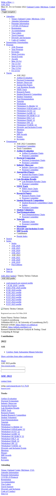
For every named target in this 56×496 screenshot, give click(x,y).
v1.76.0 (25, 386)
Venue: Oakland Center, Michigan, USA (28, 19)
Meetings (20, 130)
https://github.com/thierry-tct (20, 327)
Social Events (17, 56)
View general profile (8, 366)
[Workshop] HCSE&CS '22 (28, 115)
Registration (16, 28)
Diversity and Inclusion (21, 38)
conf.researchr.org (13, 386)
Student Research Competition (29, 94)
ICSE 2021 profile (13, 292)
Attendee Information (20, 21)
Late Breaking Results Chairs (34, 181)
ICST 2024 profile (13, 302)
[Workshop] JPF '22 (25, 122)
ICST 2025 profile (13, 304)
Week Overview (18, 54)
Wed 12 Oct (16, 66)
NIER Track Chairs (30, 188)
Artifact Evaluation (24, 78)
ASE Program (17, 47)
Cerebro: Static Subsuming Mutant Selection (24, 352)
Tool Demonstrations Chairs (33, 214)
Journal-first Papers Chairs (32, 174)
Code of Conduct (18, 40)
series (13, 276)
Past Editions (16, 264)
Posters (20, 137)
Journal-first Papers (24, 85)
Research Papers (23, 92)
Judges (24, 205)
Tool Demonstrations (25, 99)
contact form (6, 381)
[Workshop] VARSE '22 (27, 125)
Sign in (9, 269)
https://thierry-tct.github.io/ (26, 325)
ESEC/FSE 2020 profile (16, 288)
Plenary (20, 132)
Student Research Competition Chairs (37, 203)
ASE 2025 (15, 248)
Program (9, 45)
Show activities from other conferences (17, 356)
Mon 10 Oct (16, 61)
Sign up (9, 271)
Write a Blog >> (7, 2)
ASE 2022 (5, 276)
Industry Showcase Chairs (32, 167)
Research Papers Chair (31, 196)
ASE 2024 (15, 250)
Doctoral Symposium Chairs (33, 160)
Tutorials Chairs (28, 221)
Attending (10, 16)
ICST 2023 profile (13, 299)
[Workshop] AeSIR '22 (26, 113)
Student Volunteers (24, 97)
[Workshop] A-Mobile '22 (27, 106)
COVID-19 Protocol (19, 26)
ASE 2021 (15, 257)
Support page (5, 388)
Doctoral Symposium (25, 80)
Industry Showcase (24, 82)
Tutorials (20, 101)
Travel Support (17, 35)
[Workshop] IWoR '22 (26, 120)
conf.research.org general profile (19, 283)
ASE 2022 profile (8, 278)
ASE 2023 (15, 253)
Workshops (21, 104)
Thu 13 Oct (16, 68)
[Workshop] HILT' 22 (26, 118)
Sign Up (4, 494)
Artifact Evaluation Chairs (32, 153)
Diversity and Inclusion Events (29, 127)
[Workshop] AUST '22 (26, 111)
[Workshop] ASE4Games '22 (29, 108)
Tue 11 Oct (16, 63)
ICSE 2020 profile (13, 290)
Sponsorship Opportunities (17, 42)
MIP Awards (22, 134)
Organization (11, 141)
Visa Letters (16, 33)
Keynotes (15, 52)
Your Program (17, 49)
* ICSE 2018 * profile (15, 285)
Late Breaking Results (26, 87)
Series (13, 243)
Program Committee (30, 155)
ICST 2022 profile (13, 297)
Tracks (9, 73)
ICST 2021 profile (13, 295)
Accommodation (18, 30)
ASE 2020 (15, 260)
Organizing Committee (26, 146)
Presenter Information (20, 23)
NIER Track (22, 89)
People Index (22, 236)
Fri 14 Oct (15, 71)
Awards (14, 59)
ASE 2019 (15, 262)
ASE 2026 (15, 246)
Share (3, 361)
